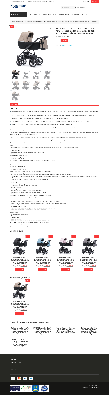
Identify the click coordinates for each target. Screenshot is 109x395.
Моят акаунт (95, 1)
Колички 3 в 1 (37, 14)
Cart (88, 1)
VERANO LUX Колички (66, 45)
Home (30, 14)
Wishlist (84, 1)
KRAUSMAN (14, 370)
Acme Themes (95, 387)
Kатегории (16, 14)
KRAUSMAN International (77, 14)
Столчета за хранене (63, 14)
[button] (50, 28)
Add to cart (64, 40)
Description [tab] (14, 104)
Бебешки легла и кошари (49, 14)
